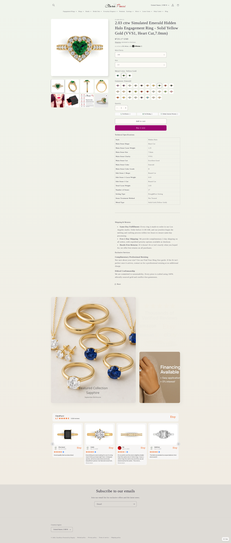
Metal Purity (119, 50)
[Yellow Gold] (124, 76)
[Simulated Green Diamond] (165, 92)
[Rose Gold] (129, 76)
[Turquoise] (147, 98)
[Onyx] (129, 92)
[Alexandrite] (118, 86)
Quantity (118, 103)
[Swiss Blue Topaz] (135, 98)
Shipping (118, 42)
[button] (53, 5)
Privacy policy (92, 537)
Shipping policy (116, 537)
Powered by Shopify (69, 537)
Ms (91, 447)
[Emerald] (159, 86)
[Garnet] (165, 86)
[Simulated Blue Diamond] (153, 92)
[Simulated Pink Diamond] (171, 92)
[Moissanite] (118, 92)
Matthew (125, 447)
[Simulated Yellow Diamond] (124, 98)
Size (116, 60)
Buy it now (140, 128)
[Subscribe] (134, 504)
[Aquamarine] (129, 86)
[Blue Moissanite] (135, 86)
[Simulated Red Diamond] (118, 98)
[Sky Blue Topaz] (129, 98)
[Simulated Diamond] (159, 92)
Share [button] (119, 284)
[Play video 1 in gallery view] (101, 100)
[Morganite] (124, 92)
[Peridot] (135, 92)
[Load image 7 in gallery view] (87, 100)
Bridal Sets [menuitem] (96, 11)
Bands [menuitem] (88, 11)
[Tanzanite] (141, 98)
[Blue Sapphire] (141, 86)
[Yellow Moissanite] (159, 98)
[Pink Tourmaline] (141, 92)
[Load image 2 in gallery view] (72, 86)
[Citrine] (153, 86)
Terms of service (104, 537)
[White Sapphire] (153, 98)
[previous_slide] (52, 444)
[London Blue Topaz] (171, 86)
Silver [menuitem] (137, 11)
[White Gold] (118, 76)
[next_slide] (178, 444)
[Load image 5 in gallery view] (57, 100)
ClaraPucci (59, 537)
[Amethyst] (124, 86)
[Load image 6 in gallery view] (72, 100)
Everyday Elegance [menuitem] (109, 11)
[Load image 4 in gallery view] (101, 86)
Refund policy (81, 537)
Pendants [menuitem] (122, 11)
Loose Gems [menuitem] (146, 11)
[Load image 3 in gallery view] (87, 86)
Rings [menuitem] (80, 11)
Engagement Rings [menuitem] (69, 11)
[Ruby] (147, 92)
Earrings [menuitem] (129, 11)
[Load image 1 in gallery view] (57, 86)
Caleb (60, 447)
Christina (157, 447)
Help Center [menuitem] (158, 11)
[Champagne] (147, 86)
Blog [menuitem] (166, 11)
